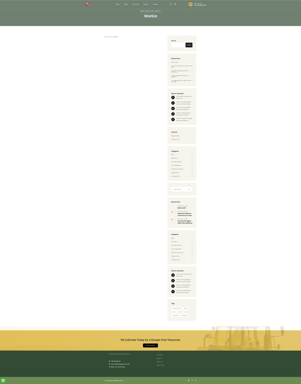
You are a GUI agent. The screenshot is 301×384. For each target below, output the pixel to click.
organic (184, 315)
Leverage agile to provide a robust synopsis (181, 81)
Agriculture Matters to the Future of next (181, 66)
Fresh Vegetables (176, 165)
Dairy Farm (174, 158)
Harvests (176, 315)
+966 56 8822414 (115, 361)
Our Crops (136, 4)
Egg (174, 312)
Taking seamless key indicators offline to (180, 76)
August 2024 (175, 136)
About (126, 4)
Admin (178, 102)
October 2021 (175, 139)
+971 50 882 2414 (200, 5)
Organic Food (175, 172)
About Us (159, 362)
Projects (159, 358)
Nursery (145, 4)
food (180, 312)
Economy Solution (176, 162)
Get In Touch (160, 365)
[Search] (189, 189)
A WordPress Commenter (183, 96)
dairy (185, 308)
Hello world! (174, 62)
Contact (155, 4)
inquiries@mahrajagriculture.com (120, 364)
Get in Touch (150, 345)
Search (173, 41)
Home (117, 4)
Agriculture (177, 308)
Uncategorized (175, 176)
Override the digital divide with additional (180, 71)
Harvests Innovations (177, 169)
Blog (172, 154)
